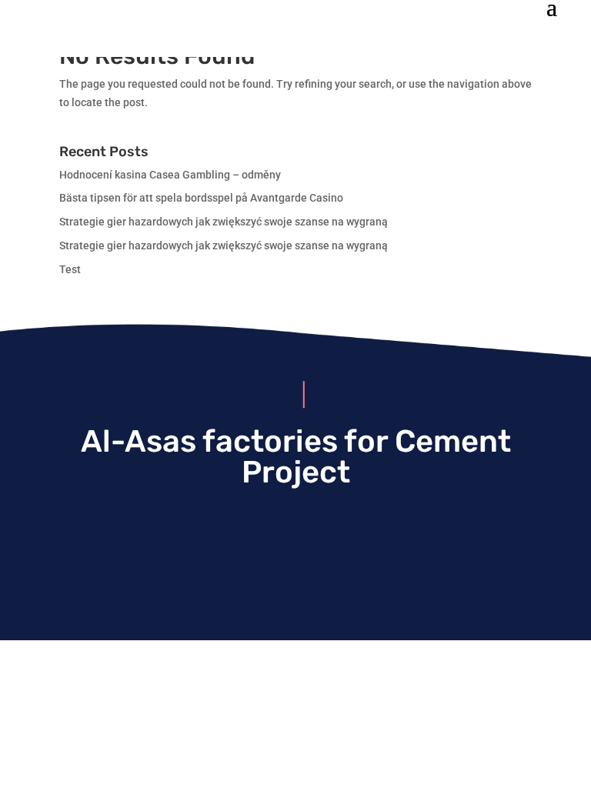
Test (70, 269)
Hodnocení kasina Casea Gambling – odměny (170, 175)
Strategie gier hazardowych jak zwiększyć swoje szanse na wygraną (223, 221)
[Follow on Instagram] (295, 534)
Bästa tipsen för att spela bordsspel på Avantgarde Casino (201, 198)
